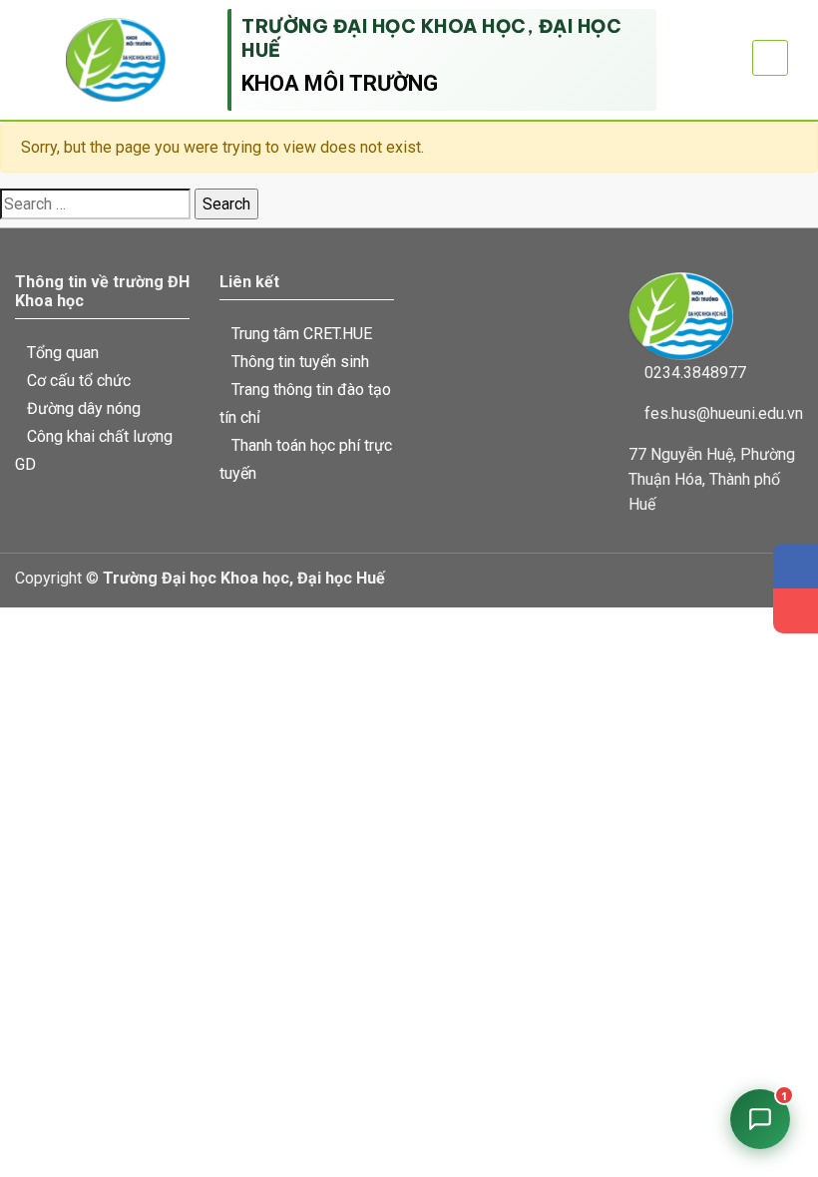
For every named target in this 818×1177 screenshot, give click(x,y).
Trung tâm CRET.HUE (301, 333)
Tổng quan (63, 352)
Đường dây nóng (84, 408)
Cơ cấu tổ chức (79, 380)
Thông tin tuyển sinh (300, 361)
